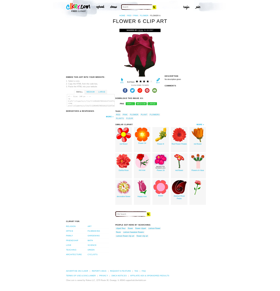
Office (69, 231)
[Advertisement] (90, 50)
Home (122, 16)
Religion (71, 226)
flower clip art (142, 236)
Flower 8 (160, 144)
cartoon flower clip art (125, 236)
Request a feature (120, 271)
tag (136, 271)
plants (120, 118)
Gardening (94, 236)
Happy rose (142, 196)
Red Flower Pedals (179, 144)
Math (90, 241)
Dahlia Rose (124, 170)
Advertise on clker (77, 271)
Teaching (71, 250)
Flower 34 (142, 143)
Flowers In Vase (197, 170)
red (129, 16)
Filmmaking (94, 231)
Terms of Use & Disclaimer (81, 276)
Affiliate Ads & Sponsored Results (149, 276)
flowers (155, 115)
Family (69, 236)
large (152, 104)
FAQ (144, 271)
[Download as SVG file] (122, 81)
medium (141, 104)
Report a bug (99, 271)
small (130, 104)
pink (135, 16)
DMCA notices (119, 276)
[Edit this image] (158, 81)
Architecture (74, 255)
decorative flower (123, 196)
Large (101, 92)
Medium (91, 92)
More (109, 117)
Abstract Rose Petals (179, 197)
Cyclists (93, 255)
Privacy (103, 276)
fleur (129, 118)
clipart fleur (120, 228)
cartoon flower (154, 228)
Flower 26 (161, 170)
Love (68, 245)
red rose (142, 170)
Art (90, 226)
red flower (124, 144)
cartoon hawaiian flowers (133, 232)
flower (144, 16)
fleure (118, 232)
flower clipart (140, 228)
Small (79, 92)
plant (144, 115)
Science (92, 245)
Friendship (72, 241)
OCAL (140, 30)
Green (91, 250)
